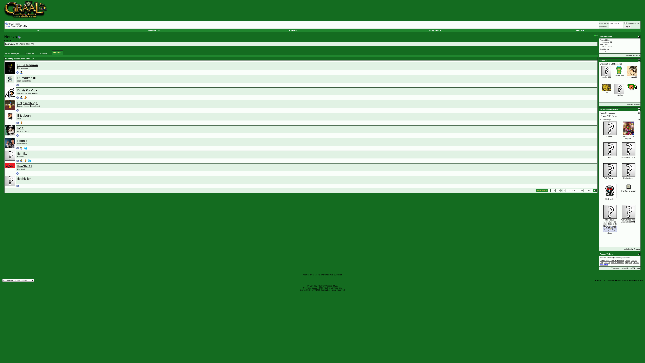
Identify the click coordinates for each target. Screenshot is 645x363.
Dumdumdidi (26, 78)
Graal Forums (14, 24)
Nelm (632, 90)
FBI (601, 263)
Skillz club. (609, 199)
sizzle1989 (606, 77)
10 (575, 190)
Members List (154, 30)
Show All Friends (633, 104)
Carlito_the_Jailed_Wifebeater (612, 261)
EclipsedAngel (27, 103)
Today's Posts (435, 30)
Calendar (293, 30)
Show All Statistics (632, 55)
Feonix (22, 141)
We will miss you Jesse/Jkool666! (628, 221)
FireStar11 (24, 166)
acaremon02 (632, 77)
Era (609, 157)
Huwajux (619, 95)
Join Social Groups (632, 249)
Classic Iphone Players (628, 137)
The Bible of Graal (628, 191)
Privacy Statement (630, 280)
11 (578, 190)
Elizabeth (24, 115)
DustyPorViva (27, 90)
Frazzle (607, 263)
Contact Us (600, 280)
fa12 (20, 128)
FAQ (38, 30)
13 (585, 190)
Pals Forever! (609, 178)
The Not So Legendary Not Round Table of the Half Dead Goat (609, 223)
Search (579, 30)
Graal (609, 280)
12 (582, 190)
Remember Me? (633, 24)
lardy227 (628, 263)
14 (589, 190)
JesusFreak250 (617, 263)
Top (641, 280)
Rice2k (636, 263)
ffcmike (22, 153)
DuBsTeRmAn (27, 65)
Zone (610, 233)
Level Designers (628, 157)
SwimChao (619, 75)
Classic (610, 136)
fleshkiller (24, 178)
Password (603, 27)
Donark (634, 261)
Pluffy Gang (628, 178)
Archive (616, 280)
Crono (627, 261)
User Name (604, 23)
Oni (606, 92)
